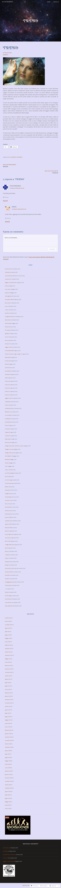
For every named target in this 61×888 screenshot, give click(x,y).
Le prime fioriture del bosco (11, 275)
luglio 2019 (7, 754)
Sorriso (6, 469)
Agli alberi (7, 333)
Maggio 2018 (8, 801)
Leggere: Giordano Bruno (10, 282)
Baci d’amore (8, 303)
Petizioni (7, 292)
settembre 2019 (8, 747)
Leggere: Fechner (9, 347)
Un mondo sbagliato (9, 473)
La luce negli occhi (9, 534)
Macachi (7, 527)
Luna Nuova (7, 435)
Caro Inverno (8, 537)
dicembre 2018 (8, 777)
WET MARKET (8, 456)
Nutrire (6, 548)
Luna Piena (7, 428)
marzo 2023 (8, 662)
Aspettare (7, 561)
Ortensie (7, 285)
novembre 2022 (8, 672)
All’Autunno (7, 411)
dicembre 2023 (8, 648)
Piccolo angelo (8, 595)
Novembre (7, 575)
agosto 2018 (8, 791)
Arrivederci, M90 (9, 299)
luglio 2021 (7, 713)
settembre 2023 (8, 655)
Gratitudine (7, 401)
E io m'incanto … (8, 2)
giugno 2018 (7, 798)
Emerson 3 (7, 391)
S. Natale (7, 554)
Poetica (6, 558)
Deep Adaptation (9, 605)
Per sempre (7, 330)
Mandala (7, 459)
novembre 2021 (8, 703)
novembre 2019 (8, 740)
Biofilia (6, 486)
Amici (6, 340)
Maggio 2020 (8, 720)
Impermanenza (8, 514)
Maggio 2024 (8, 638)
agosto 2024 (8, 628)
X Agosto (7, 432)
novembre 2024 (8, 624)
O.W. (6, 466)
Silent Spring (8, 323)
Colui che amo (8, 602)
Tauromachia (8, 599)
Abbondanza (8, 357)
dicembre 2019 (8, 737)
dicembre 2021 (8, 699)
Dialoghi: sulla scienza (10, 452)
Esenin (6, 517)
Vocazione (7, 279)
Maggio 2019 (8, 760)
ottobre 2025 (8, 618)
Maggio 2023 (8, 658)
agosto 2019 (8, 750)
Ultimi (6, 377)
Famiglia (7, 493)
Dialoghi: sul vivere (9, 449)
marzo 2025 (8, 621)
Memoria (7, 531)
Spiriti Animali (8, 507)
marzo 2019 (7, 767)
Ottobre (7, 592)
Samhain (7, 578)
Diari (6, 476)
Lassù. (6, 306)
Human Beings (8, 497)
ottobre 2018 (8, 784)
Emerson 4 (7, 388)
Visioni (6, 425)
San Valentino (8, 371)
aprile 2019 (7, 764)
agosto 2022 (8, 679)
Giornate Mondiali (9, 350)
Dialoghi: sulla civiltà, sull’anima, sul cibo (14, 445)
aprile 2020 (7, 723)
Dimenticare (8, 374)
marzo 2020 (8, 726)
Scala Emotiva (8, 585)
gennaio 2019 (8, 774)
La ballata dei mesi (9, 408)
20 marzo (7, 500)
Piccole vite (7, 360)
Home (48, 1)
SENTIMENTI (19, 157)
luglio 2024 (7, 631)
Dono (6, 503)
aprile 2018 (7, 805)
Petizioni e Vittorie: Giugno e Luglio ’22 (13, 354)
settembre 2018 (8, 788)
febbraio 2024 (8, 645)
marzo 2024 (8, 641)
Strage (6, 565)
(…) (5, 588)
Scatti (6, 367)
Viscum (6, 337)
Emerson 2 (7, 394)
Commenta (52, 249)
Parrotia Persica (8, 268)
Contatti (56, 1)
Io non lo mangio (9, 480)
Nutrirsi (6, 551)
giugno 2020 (8, 716)
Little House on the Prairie (11, 568)
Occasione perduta (9, 483)
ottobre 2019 (8, 743)
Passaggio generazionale (10, 582)
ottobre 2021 (8, 706)
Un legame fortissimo (10, 316)
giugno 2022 (8, 686)
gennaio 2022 (8, 696)
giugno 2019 (7, 757)
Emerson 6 (7, 381)
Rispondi (5, 200)
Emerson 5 (7, 384)
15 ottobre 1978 (8, 571)
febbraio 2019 (8, 771)
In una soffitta (8, 415)
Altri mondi (7, 541)
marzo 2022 (8, 689)
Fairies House (8, 442)
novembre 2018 (8, 781)
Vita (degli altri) (8, 296)
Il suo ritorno (8, 289)
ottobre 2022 (8, 675)
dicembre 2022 (8, 669)
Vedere (6, 463)
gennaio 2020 (8, 733)
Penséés (7, 510)
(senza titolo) (8, 422)
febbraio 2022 (8, 692)
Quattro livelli (8, 524)
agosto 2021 (7, 709)
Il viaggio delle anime (9, 544)
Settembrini (7, 272)
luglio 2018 (7, 794)
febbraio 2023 (8, 665)
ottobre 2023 (8, 652)
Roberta (5, 54)
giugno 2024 (8, 635)
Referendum (8, 320)
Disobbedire (8, 418)
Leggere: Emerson (9, 398)
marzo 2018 (7, 808)
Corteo (6, 309)
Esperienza (7, 490)
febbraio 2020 (8, 730)
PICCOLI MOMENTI (12, 157)
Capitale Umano (8, 520)
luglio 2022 (7, 682)
